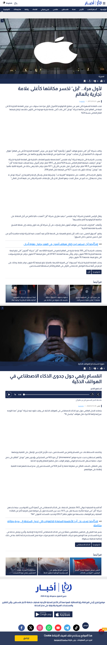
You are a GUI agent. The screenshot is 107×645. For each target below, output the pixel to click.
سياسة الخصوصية (61, 640)
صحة (74, 9)
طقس (55, 9)
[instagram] (40, 627)
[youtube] (58, 627)
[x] (30, 627)
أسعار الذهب (92, 9)
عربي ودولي (45, 9)
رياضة (27, 9)
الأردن (81, 9)
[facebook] (21, 627)
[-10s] (92, 394)
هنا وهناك (17, 9)
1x (15, 394)
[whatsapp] (49, 627)
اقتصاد (34, 9)
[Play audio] (9, 394)
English (9, 3)
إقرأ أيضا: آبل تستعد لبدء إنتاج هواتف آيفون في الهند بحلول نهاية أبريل (61, 244)
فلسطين (65, 9)
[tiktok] (76, 627)
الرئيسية (103, 9)
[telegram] (67, 627)
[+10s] (98, 394)
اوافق (26, 638)
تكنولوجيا (6, 9)
